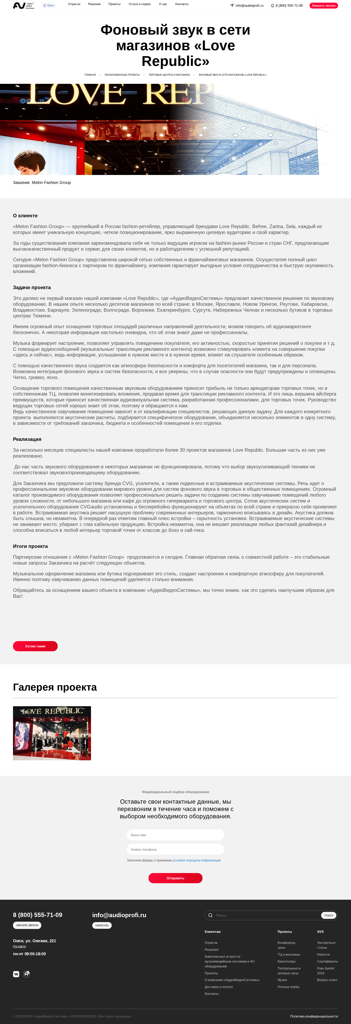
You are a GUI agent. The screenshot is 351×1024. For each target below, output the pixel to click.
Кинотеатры (287, 961)
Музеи (282, 980)
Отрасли (211, 942)
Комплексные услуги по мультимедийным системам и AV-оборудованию (230, 961)
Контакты (212, 994)
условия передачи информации (197, 860)
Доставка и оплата (219, 987)
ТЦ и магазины (289, 954)
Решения (212, 949)
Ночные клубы (289, 987)
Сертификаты (327, 961)
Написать (101, 925)
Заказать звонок (324, 5)
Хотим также (35, 646)
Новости (323, 954)
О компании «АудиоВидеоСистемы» (232, 980)
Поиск (328, 915)
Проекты (211, 973)
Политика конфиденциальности (314, 1016)
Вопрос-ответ (327, 980)
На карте (19, 946)
